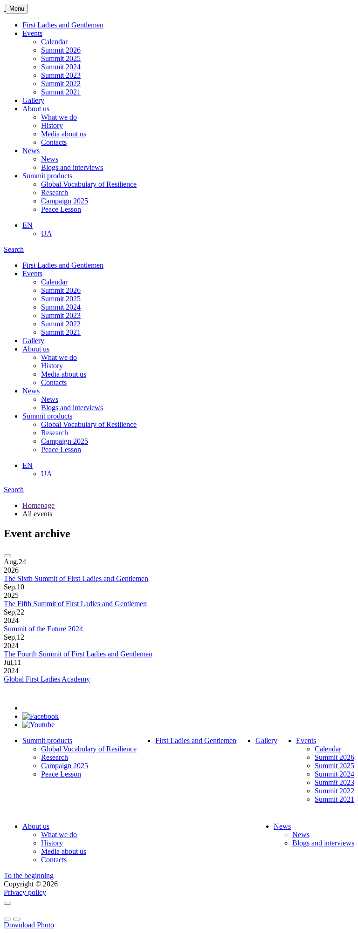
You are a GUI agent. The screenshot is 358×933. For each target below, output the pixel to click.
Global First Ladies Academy (47, 679)
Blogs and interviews (72, 167)
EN (27, 225)
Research (54, 192)
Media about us (63, 134)
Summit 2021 (61, 92)
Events (32, 33)
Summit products (47, 176)
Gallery (33, 100)
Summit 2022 (61, 84)
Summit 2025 (61, 58)
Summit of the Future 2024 (43, 629)
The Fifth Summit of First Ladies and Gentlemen (75, 604)
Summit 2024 (61, 67)
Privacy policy (25, 892)
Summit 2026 (61, 50)
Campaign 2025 (64, 201)
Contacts (54, 142)
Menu (16, 8)
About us (35, 109)
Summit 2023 (61, 75)
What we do (59, 117)
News (31, 151)
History (52, 125)
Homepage (38, 505)
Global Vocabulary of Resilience (89, 184)
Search (14, 490)
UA (46, 233)
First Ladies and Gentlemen (62, 25)
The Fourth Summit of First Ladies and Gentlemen (78, 654)
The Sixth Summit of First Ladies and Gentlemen (76, 578)
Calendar (54, 42)
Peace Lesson (61, 209)
